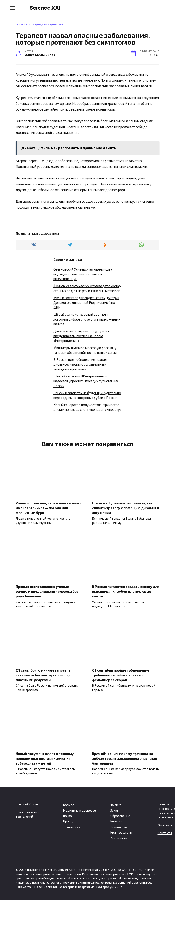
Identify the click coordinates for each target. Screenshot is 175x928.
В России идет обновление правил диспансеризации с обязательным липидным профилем (80, 364)
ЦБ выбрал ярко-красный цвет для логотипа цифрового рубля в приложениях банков (86, 319)
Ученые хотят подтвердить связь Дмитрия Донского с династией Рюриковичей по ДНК (86, 302)
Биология (117, 821)
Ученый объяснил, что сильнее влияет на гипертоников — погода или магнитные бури (48, 507)
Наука (67, 816)
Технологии (71, 827)
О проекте (165, 825)
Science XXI (45, 8)
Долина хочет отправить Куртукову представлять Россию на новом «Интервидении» (81, 336)
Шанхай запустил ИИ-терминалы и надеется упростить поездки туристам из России (85, 381)
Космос (68, 805)
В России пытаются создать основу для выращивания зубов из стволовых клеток (125, 591)
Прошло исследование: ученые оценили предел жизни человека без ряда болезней (47, 591)
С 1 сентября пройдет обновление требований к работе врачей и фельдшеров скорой (120, 675)
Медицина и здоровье (79, 810)
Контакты (165, 833)
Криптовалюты (121, 832)
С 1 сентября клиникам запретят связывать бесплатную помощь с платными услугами (44, 675)
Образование (120, 816)
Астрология (119, 838)
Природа (69, 821)
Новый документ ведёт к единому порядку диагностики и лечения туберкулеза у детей (45, 758)
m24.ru (146, 86)
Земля (114, 810)
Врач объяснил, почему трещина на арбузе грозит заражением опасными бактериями (124, 758)
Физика (115, 805)
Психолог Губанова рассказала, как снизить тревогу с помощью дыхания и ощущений (125, 507)
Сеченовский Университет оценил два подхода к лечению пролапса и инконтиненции (82, 274)
